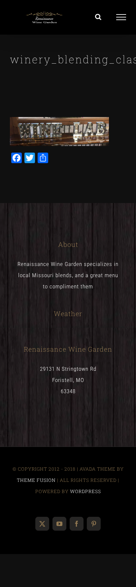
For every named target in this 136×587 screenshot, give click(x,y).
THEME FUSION (36, 480)
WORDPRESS (85, 491)
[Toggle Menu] (121, 17)
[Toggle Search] (98, 17)
